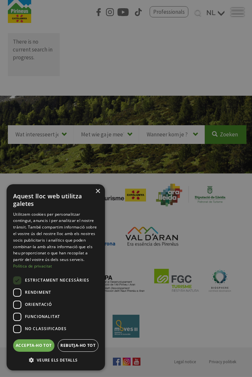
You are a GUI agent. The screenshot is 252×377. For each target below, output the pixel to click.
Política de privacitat (32, 266)
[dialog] (56, 277)
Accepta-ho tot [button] (34, 345)
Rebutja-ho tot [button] (77, 345)
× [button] (97, 191)
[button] (55, 360)
